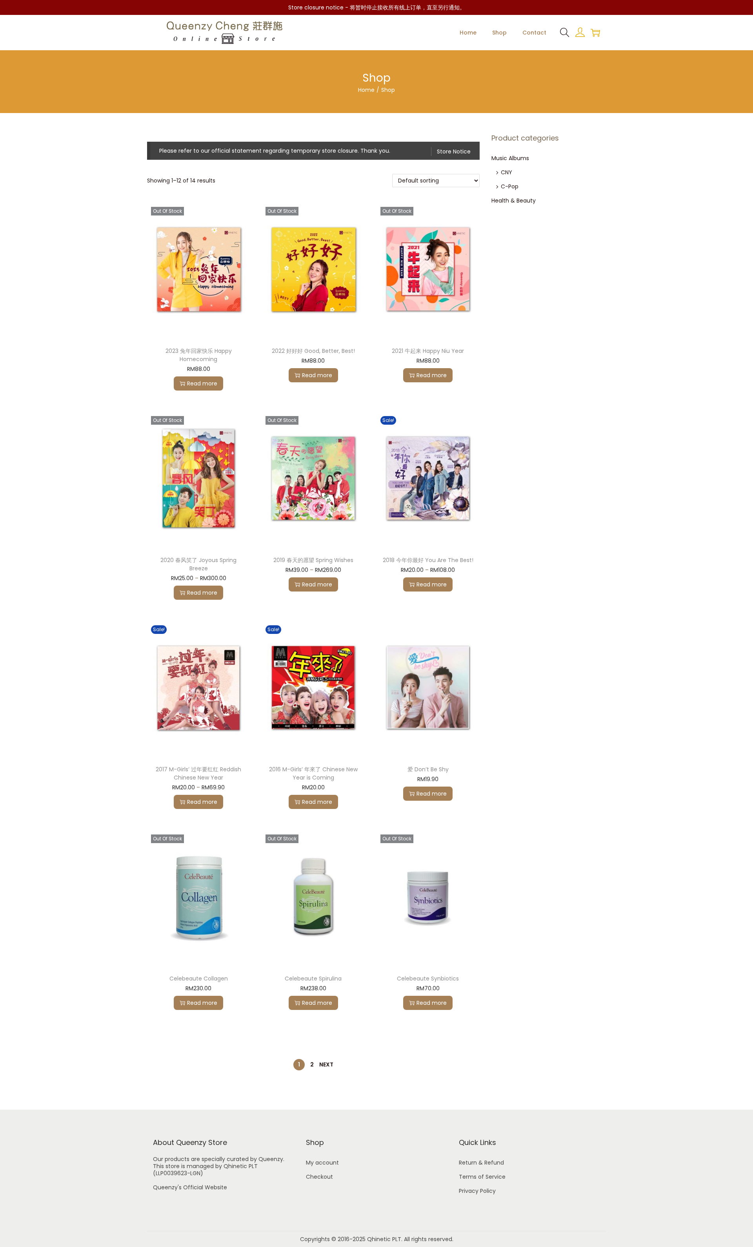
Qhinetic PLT (384, 1239)
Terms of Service (482, 1177)
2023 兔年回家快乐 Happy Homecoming (199, 355)
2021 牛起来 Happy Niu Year (428, 351)
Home (366, 90)
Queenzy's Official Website (190, 1187)
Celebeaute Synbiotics (428, 978)
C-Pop (509, 186)
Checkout (319, 1177)
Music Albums (510, 158)
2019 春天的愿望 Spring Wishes (313, 560)
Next (326, 1064)
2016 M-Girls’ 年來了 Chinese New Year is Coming (313, 773)
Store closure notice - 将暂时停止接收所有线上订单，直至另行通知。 (376, 7)
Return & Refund (481, 1163)
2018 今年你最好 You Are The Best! (428, 560)
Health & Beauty (513, 200)
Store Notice (454, 151)
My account (322, 1163)
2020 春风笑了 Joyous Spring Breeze (198, 564)
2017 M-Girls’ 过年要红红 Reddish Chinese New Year (198, 773)
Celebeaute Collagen (198, 978)
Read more (202, 383)
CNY (506, 172)
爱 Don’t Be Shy (428, 769)
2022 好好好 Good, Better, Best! (313, 351)
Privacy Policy (477, 1191)
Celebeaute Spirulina (313, 978)
